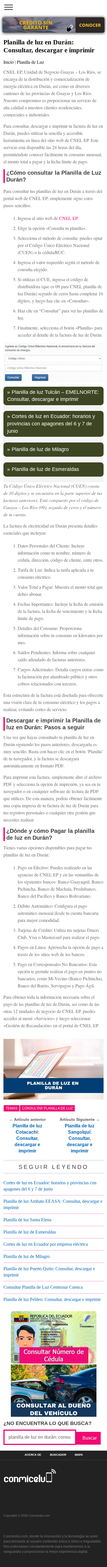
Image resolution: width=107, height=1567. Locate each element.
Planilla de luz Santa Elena (27, 1219)
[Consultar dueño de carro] (53, 1415)
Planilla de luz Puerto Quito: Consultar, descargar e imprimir (49, 1271)
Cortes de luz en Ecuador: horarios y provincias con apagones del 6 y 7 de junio (51, 423)
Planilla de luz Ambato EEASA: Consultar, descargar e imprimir (52, 1204)
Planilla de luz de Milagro (40, 449)
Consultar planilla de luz (47, 1108)
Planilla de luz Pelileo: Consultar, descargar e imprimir (52, 1299)
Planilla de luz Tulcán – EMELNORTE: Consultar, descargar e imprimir (53, 395)
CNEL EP (68, 218)
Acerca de (33, 1454)
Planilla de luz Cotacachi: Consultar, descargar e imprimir (27, 1138)
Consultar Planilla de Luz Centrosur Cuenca (43, 1287)
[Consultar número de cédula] (53, 1362)
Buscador (58, 1454)
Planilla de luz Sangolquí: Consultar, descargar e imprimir (79, 1138)
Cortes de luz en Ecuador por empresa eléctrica (45, 1244)
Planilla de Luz (30, 62)
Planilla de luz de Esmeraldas (45, 469)
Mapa (79, 1454)
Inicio (8, 62)
